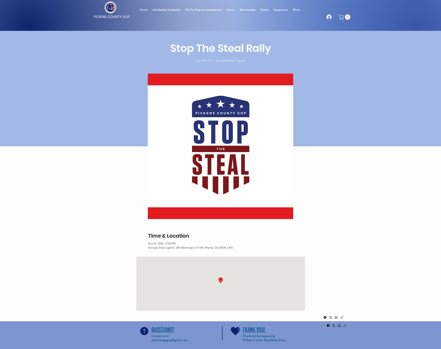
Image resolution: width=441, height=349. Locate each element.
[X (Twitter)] (330, 317)
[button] (345, 17)
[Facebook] (325, 317)
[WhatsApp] (336, 317)
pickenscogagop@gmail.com (169, 340)
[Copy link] (341, 317)
